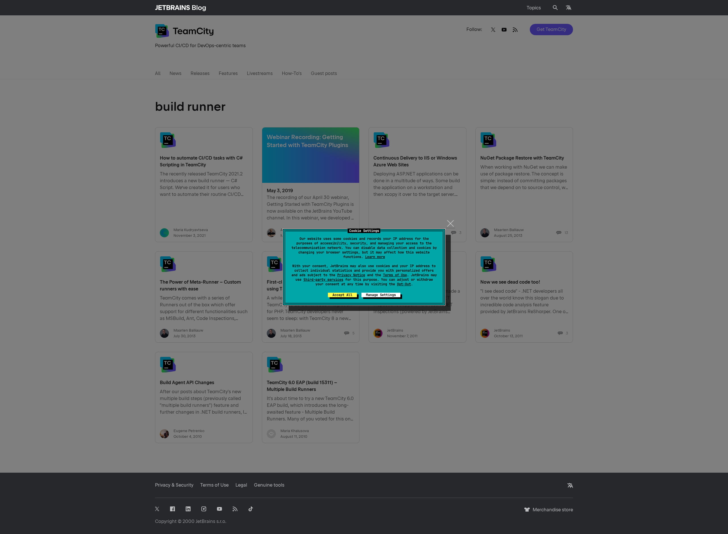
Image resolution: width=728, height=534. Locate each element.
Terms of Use (395, 275)
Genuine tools (269, 485)
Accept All (342, 295)
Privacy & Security (174, 485)
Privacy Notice (351, 275)
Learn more (375, 257)
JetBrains (205, 521)
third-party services (323, 279)
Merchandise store (551, 512)
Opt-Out (404, 284)
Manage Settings (381, 295)
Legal (241, 485)
